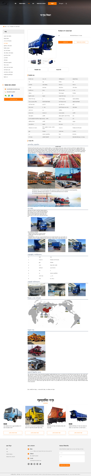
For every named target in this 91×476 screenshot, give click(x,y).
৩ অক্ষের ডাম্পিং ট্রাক (41, 389)
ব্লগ (33, 3)
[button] (5, 418)
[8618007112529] (40, 464)
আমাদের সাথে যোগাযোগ (41, 3)
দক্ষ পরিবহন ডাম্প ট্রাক (50, 389)
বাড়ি (15, 3)
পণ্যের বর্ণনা (58, 69)
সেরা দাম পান (65, 42)
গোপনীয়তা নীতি (13, 474)
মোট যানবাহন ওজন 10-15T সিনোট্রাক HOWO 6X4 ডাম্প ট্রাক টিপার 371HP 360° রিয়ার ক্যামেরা (34, 427)
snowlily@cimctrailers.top (13, 89)
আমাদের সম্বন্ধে (22, 3)
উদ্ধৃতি (52, 3)
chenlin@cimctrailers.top (35, 460)
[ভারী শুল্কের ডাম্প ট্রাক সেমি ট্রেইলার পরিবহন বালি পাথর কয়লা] (56, 415)
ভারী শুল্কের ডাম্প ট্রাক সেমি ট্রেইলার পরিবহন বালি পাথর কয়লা (56, 426)
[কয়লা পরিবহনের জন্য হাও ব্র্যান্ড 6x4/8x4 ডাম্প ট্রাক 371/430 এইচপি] (13, 415)
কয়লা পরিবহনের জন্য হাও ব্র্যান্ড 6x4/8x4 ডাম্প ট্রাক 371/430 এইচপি (12, 426)
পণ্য (29, 3)
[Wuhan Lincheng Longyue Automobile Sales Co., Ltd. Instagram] (34, 464)
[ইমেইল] (12, 96)
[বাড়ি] (5, 3)
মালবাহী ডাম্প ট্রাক (33, 389)
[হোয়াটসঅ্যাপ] (9, 96)
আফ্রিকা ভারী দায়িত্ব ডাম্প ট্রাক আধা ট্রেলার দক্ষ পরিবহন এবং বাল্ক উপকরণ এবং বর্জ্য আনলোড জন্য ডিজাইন (78, 427)
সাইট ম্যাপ (18, 474)
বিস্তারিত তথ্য (38, 69)
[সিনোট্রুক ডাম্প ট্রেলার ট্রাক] (42, 44)
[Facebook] (31, 464)
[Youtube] (37, 464)
